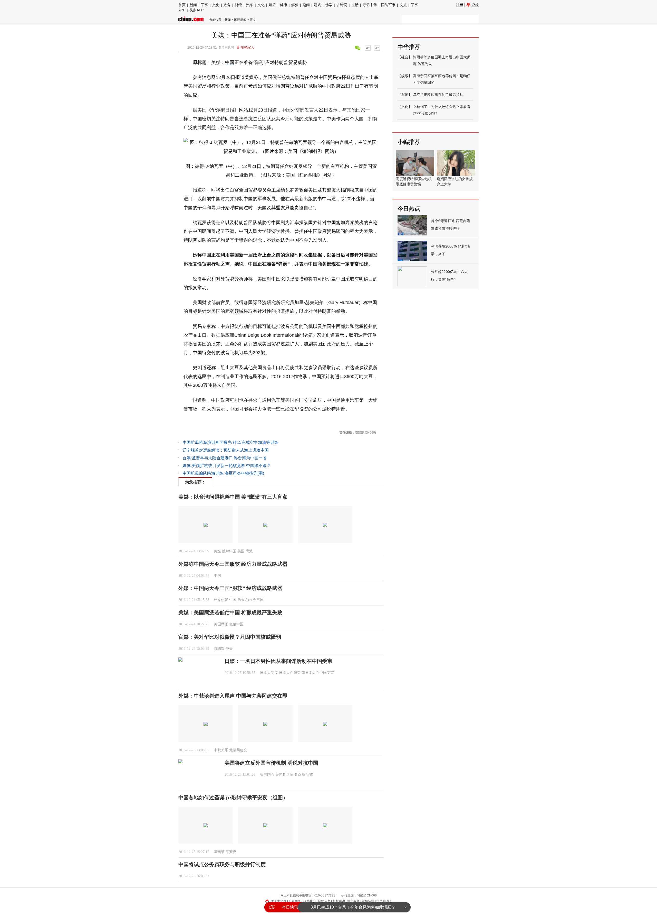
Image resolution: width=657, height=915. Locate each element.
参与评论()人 (245, 47)
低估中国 (236, 624)
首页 (182, 5)
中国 (229, 62)
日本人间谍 (269, 673)
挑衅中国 (229, 551)
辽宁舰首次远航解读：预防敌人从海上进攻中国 (225, 450)
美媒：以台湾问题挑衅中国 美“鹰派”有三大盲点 (232, 497)
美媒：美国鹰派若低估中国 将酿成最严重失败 (230, 612)
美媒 (217, 551)
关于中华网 (278, 901)
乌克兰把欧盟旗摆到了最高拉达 (438, 95)
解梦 (294, 5)
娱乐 (272, 5)
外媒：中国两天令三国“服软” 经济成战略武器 (230, 588)
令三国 (258, 600)
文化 (261, 5)
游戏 (317, 5)
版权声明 (339, 901)
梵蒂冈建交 (238, 750)
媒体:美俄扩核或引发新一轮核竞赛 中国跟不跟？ (226, 465)
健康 (283, 5)
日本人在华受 (290, 673)
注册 (459, 5)
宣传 (309, 774)
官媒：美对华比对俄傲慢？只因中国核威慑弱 (229, 637)
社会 (404, 57)
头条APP (196, 10)
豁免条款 (353, 901)
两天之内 (244, 600)
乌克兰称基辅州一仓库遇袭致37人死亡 (353, 907)
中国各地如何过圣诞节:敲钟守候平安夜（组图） (233, 797)
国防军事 (388, 5)
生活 (355, 5)
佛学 (328, 5)
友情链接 (368, 901)
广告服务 (295, 901)
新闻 (193, 5)
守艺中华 (370, 5)
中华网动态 (384, 901)
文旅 (403, 5)
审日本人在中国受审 (318, 673)
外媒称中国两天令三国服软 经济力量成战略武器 (232, 564)
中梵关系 (221, 750)
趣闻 (306, 5)
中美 (229, 649)
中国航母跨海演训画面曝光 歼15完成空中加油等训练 (230, 442)
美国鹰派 (221, 624)
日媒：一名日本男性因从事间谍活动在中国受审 (278, 661)
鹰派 (249, 551)
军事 (204, 5)
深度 (404, 95)
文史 (215, 5)
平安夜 (231, 852)
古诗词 (341, 5)
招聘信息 (324, 901)
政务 (227, 5)
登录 (475, 5)
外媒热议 (221, 600)
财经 (238, 5)
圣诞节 (219, 852)
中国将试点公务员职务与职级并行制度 (222, 864)
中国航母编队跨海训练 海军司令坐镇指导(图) (223, 473)
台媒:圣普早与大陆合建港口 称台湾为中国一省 (224, 458)
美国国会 (267, 774)
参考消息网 (226, 47)
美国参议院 (284, 774)
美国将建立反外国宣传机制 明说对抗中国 (271, 763)
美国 (241, 551)
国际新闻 (240, 20)
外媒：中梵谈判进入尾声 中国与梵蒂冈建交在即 (232, 696)
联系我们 (309, 901)
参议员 (299, 774)
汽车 (249, 5)
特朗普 (219, 649)
